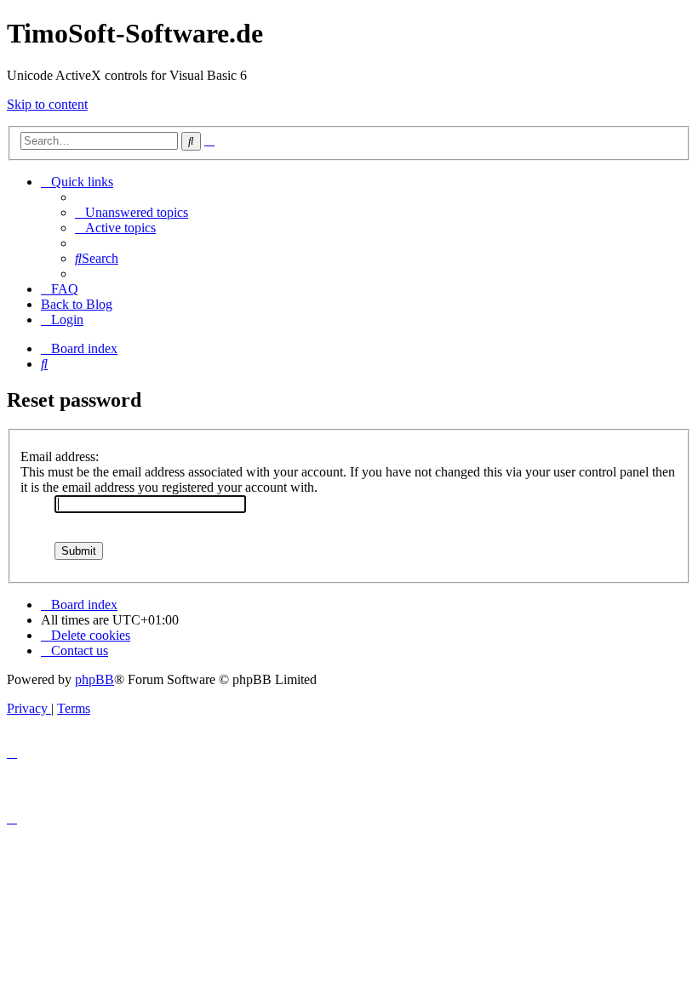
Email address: (59, 456)
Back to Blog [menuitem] (76, 304)
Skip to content (47, 104)
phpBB (94, 679)
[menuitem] (131, 212)
